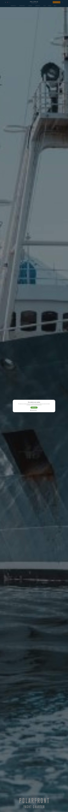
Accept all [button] (34, 407)
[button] (34, 410)
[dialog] (34, 406)
